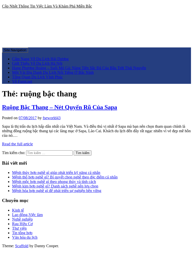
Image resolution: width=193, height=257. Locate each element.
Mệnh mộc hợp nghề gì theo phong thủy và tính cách (54, 181)
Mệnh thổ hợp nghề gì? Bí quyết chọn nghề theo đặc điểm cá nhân (65, 177)
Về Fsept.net (22, 81)
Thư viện (19, 228)
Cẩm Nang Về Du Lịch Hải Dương (40, 59)
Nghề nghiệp (22, 219)
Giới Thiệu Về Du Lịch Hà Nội (37, 63)
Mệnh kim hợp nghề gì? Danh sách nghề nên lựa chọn (55, 186)
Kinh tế (18, 210)
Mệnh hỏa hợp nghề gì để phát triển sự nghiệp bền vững (56, 190)
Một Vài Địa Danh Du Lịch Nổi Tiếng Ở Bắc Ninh (53, 72)
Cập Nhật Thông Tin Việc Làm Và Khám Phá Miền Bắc (47, 6)
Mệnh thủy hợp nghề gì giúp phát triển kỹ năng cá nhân (56, 172)
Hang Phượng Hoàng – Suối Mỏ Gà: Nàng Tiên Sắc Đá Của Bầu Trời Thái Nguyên (79, 68)
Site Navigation (15, 50)
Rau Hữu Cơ (22, 224)
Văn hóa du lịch (24, 237)
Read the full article (17, 144)
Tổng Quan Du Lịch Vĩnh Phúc (37, 77)
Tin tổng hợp (22, 233)
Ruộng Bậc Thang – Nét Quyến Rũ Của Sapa (59, 107)
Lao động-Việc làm (27, 215)
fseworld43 (52, 118)
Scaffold (21, 246)
